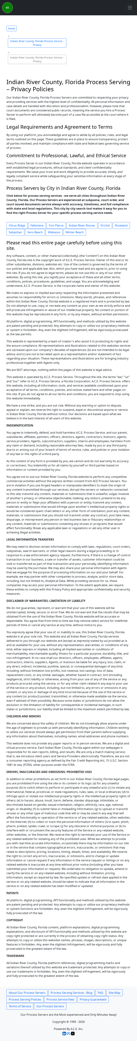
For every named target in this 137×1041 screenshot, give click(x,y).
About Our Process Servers (27, 993)
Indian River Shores (82, 225)
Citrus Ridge (17, 225)
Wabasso (54, 232)
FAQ (100, 993)
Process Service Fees (60, 999)
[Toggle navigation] (130, 7)
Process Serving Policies (25, 999)
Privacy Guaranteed (93, 999)
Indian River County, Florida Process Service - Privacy (37, 43)
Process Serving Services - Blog (71, 993)
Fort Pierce (56, 225)
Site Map (114, 993)
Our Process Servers (50, 1006)
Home (11, 28)
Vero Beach (35, 232)
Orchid (105, 225)
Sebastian (15, 232)
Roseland (121, 225)
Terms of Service (20, 1006)
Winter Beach (75, 232)
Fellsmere (37, 225)
